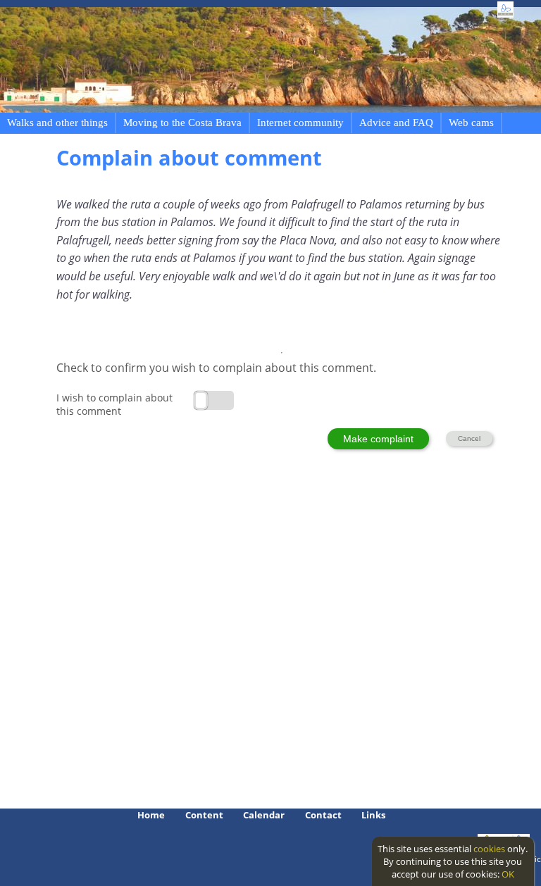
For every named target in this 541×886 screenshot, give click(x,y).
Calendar (264, 815)
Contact (323, 815)
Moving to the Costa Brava (182, 122)
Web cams (471, 122)
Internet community (300, 122)
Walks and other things (57, 122)
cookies (489, 848)
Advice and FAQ (396, 122)
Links (373, 815)
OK (508, 874)
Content (204, 815)
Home (151, 815)
